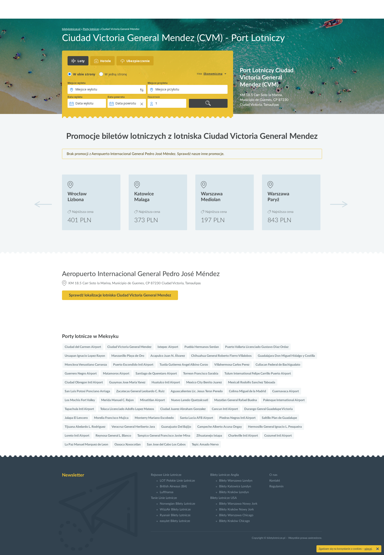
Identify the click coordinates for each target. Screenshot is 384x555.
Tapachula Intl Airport (79, 409)
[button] (339, 204)
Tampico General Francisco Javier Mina (163, 435)
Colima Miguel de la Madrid (247, 391)
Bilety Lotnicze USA (223, 498)
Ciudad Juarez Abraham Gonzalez (183, 409)
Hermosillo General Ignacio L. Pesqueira (275, 426)
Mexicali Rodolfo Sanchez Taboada (251, 382)
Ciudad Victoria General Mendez (129, 347)
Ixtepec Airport (168, 347)
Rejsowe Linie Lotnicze (166, 475)
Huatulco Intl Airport (166, 382)
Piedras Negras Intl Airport (237, 418)
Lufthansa (166, 492)
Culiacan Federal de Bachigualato (278, 364)
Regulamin (276, 486)
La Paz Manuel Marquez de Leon (86, 444)
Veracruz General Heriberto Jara (133, 426)
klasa (199, 73)
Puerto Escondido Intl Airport (133, 364)
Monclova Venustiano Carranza (86, 364)
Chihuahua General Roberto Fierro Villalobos (221, 355)
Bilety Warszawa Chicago (236, 515)
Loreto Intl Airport (77, 435)
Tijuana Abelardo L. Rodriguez (85, 426)
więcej (368, 548)
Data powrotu (116, 96)
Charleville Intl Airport (243, 435)
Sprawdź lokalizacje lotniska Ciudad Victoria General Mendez (120, 295)
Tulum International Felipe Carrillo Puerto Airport (257, 373)
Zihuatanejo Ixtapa (209, 435)
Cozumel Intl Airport (278, 435)
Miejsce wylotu (77, 82)
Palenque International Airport (284, 400)
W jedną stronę (116, 74)
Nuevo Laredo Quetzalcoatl (189, 400)
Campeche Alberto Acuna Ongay (219, 426)
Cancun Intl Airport (225, 409)
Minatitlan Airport (152, 400)
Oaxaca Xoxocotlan (127, 444)
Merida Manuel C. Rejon (117, 400)
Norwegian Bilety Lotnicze (177, 503)
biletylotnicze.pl (71, 29)
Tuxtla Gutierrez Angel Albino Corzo (184, 364)
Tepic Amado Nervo (205, 444)
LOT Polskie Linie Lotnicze (177, 480)
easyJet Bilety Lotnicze (175, 521)
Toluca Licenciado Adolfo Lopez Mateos (127, 409)
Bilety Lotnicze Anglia (224, 475)
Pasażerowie (154, 96)
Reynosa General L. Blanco (113, 435)
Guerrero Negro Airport (81, 373)
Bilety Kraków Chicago (234, 521)
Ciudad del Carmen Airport (83, 347)
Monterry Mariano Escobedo (154, 418)
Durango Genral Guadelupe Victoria (268, 409)
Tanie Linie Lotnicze (164, 498)
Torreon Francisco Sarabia (200, 373)
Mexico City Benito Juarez (204, 382)
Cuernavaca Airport (285, 391)
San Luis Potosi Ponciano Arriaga (87, 391)
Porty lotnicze (91, 29)
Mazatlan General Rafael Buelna (235, 400)
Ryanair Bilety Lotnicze (175, 515)
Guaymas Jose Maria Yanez (127, 382)
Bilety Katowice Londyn (235, 486)
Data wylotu (75, 96)
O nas (273, 475)
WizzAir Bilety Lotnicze (175, 509)
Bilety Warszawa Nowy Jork (238, 503)
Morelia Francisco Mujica (111, 418)
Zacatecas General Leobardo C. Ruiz (140, 391)
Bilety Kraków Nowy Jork (236, 509)
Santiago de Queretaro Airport (156, 373)
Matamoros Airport (116, 373)
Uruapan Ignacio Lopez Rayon (85, 355)
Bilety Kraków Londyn (234, 492)
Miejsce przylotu (158, 82)
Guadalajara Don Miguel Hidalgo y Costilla (286, 355)
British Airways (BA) (173, 486)
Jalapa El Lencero (76, 418)
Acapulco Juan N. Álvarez (167, 355)
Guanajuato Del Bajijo (176, 426)
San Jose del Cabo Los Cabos (166, 444)
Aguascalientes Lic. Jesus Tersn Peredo (197, 391)
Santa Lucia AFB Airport (196, 418)
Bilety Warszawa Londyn (235, 480)
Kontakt (274, 480)
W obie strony (84, 74)
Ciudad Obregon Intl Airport (84, 382)
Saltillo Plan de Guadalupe (279, 418)
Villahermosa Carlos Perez (231, 364)
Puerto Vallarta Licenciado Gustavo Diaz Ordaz (256, 347)
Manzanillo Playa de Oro (127, 355)
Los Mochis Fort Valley (80, 400)
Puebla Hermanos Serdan (201, 347)
